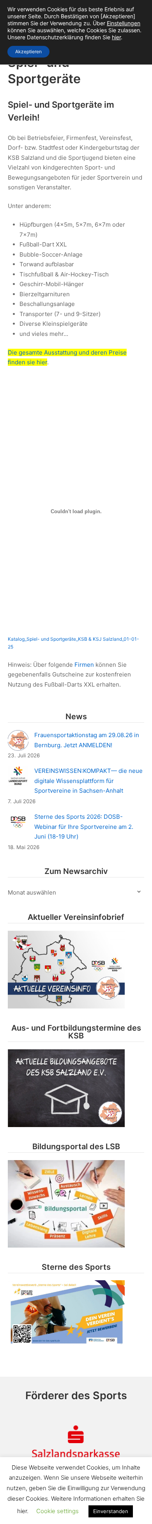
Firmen (84, 664)
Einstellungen (123, 23)
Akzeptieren (28, 51)
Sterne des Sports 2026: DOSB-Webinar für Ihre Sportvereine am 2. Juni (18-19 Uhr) (83, 826)
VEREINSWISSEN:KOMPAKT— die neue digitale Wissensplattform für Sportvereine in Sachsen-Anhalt (88, 780)
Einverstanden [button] (110, 1511)
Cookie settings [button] (57, 1511)
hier (116, 37)
